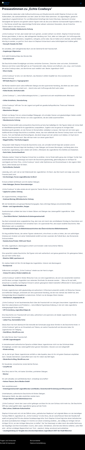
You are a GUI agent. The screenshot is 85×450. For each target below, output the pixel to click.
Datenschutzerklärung (38, 443)
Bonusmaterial (35, 441)
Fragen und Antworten (8, 441)
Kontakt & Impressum (7, 443)
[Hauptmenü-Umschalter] (81, 3)
